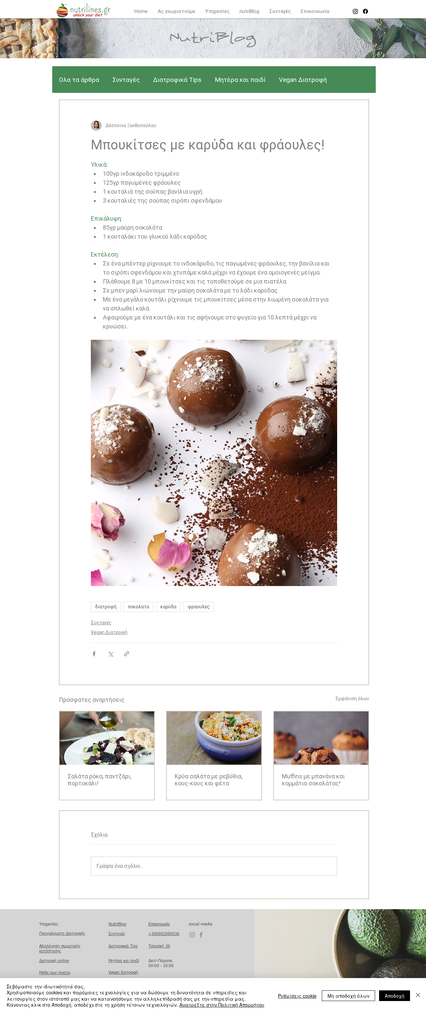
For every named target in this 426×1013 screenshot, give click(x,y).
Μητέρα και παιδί (240, 80)
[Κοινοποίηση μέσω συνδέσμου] (126, 654)
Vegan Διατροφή (303, 80)
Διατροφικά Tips (177, 80)
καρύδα (168, 606)
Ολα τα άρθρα (79, 80)
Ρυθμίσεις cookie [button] (297, 995)
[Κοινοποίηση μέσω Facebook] (94, 654)
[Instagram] (355, 11)
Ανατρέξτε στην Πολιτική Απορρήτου (221, 1004)
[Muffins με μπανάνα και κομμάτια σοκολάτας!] (321, 738)
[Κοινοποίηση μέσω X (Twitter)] (110, 654)
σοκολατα (138, 606)
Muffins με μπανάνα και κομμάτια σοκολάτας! (313, 780)
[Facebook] (365, 11)
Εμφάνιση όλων (352, 698)
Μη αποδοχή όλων (348, 995)
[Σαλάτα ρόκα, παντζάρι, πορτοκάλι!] (107, 738)
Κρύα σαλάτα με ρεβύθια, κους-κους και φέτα (208, 780)
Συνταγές (126, 80)
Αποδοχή (394, 995)
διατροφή (105, 606)
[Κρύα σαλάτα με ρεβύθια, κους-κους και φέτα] (214, 738)
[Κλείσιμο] (418, 995)
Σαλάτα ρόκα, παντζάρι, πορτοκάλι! (99, 780)
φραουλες (199, 606)
